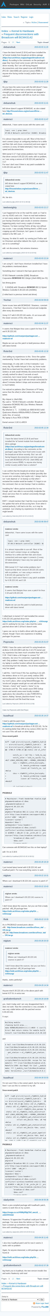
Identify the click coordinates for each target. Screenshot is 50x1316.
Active (34, 22)
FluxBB (45, 1307)
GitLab (29, 4)
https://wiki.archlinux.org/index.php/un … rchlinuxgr (25, 621)
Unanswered (43, 22)
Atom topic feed (42, 1303)
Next (18, 42)
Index (4, 17)
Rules (10, 17)
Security (37, 4)
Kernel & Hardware (23, 31)
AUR (45, 4)
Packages (14, 4)
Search (16, 17)
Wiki (22, 4)
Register (24, 17)
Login (31, 17)
